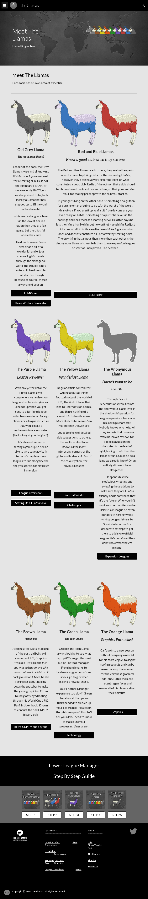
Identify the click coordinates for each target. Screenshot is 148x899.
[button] (4, 5)
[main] (31, 38)
